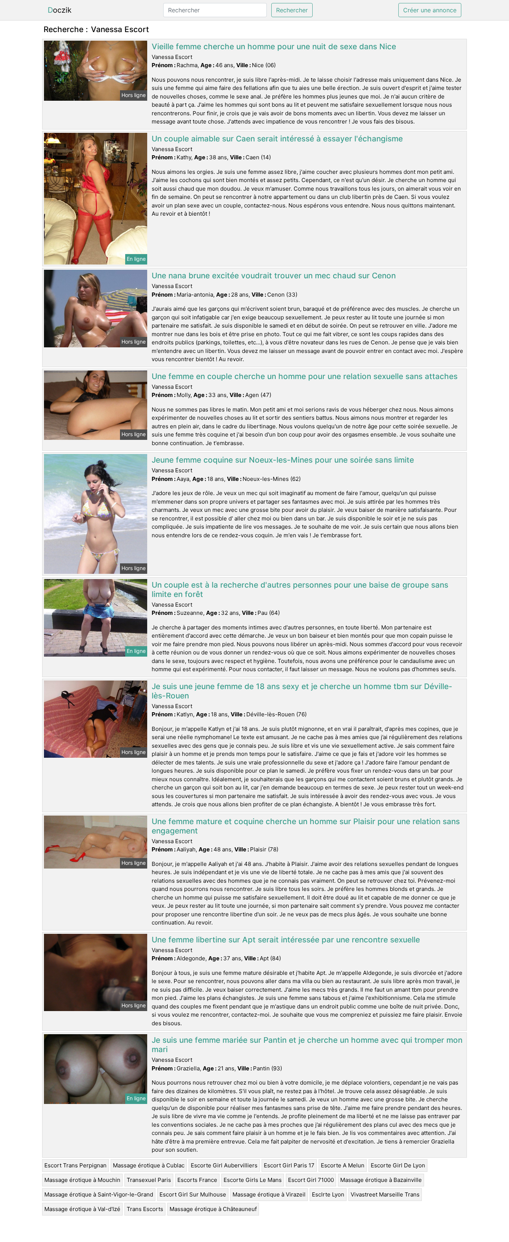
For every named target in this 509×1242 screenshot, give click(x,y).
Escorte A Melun (342, 1165)
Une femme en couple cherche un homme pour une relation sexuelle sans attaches (305, 376)
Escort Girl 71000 (311, 1179)
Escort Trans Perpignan (75, 1165)
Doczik (60, 10)
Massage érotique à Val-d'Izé (82, 1209)
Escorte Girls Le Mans (253, 1179)
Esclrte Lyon (328, 1194)
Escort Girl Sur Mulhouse (192, 1194)
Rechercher (292, 10)
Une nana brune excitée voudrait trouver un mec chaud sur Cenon (274, 275)
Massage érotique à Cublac (148, 1165)
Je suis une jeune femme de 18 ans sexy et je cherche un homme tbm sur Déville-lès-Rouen (302, 691)
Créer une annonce (429, 10)
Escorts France (197, 1179)
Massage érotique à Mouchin (82, 1179)
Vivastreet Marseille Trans (385, 1194)
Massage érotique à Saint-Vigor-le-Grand (98, 1194)
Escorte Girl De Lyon (398, 1165)
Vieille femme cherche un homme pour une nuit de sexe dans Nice (274, 46)
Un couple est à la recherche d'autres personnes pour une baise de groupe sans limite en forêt (300, 589)
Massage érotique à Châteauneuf (213, 1209)
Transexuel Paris (149, 1179)
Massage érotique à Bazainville (381, 1179)
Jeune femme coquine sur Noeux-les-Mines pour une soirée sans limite (283, 459)
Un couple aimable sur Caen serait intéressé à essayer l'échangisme (277, 138)
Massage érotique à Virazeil (269, 1194)
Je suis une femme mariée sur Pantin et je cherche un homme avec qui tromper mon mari (307, 1044)
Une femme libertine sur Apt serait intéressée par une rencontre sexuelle (286, 939)
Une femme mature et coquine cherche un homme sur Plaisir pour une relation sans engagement (306, 826)
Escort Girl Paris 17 (289, 1165)
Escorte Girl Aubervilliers (224, 1165)
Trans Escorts (145, 1209)
